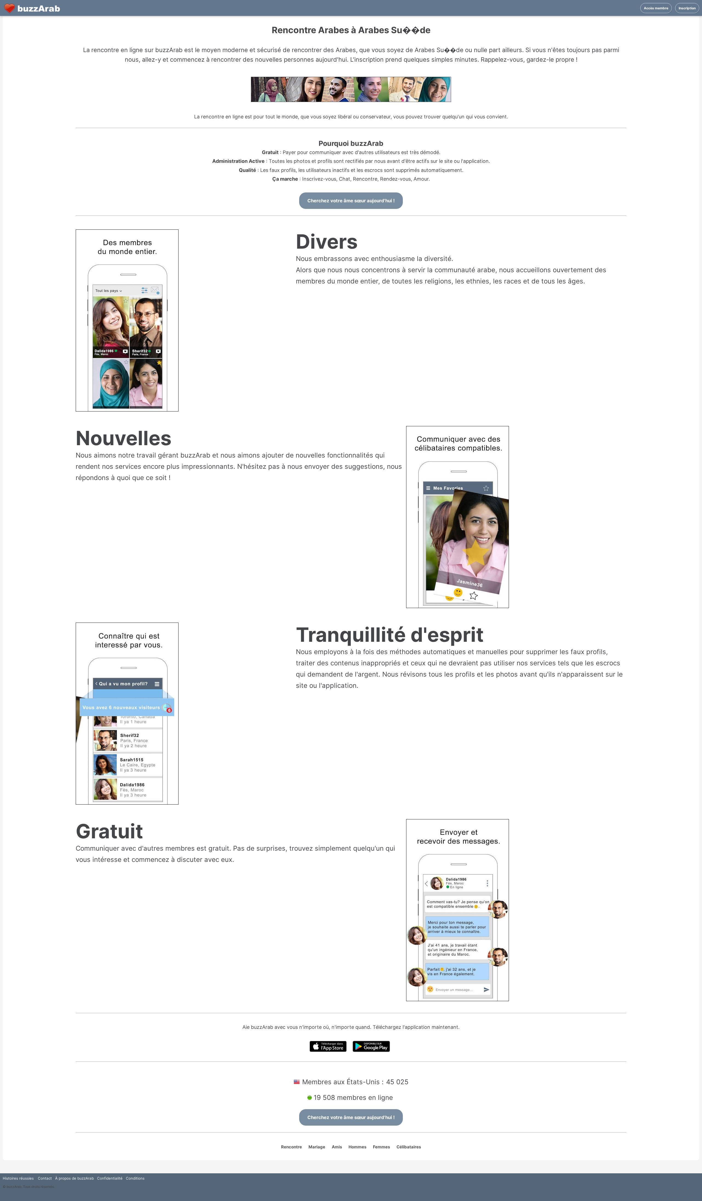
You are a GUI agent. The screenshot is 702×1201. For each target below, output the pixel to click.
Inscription (687, 8)
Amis (337, 1146)
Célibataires (409, 1146)
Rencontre (291, 1146)
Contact (45, 1178)
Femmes (381, 1146)
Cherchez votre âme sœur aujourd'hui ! (351, 200)
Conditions (135, 1178)
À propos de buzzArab (74, 1178)
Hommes (357, 1146)
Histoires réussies (18, 1178)
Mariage (316, 1146)
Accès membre (656, 8)
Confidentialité (110, 1178)
